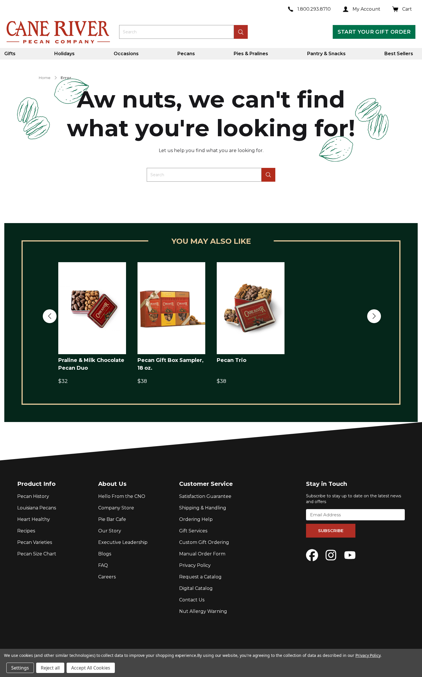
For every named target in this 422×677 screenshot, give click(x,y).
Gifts (10, 53)
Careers (107, 577)
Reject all (50, 668)
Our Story (109, 531)
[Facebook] (312, 555)
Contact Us (191, 600)
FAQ (103, 565)
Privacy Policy (195, 565)
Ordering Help (196, 519)
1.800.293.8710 (314, 9)
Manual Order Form (202, 554)
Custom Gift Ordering (204, 542)
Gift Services (193, 531)
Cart (407, 9)
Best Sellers (398, 53)
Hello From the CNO (121, 496)
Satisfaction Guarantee (205, 496)
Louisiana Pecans (36, 508)
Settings (20, 668)
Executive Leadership (123, 542)
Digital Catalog (196, 588)
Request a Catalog (200, 577)
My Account (366, 9)
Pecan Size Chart (36, 554)
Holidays (64, 53)
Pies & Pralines (251, 53)
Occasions (126, 53)
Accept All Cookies (90, 668)
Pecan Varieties (34, 542)
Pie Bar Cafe (112, 519)
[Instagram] (331, 555)
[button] (50, 316)
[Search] (268, 175)
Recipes (26, 531)
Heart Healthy (33, 519)
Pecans (186, 53)
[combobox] (176, 32)
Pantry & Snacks (326, 53)
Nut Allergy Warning (203, 611)
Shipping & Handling (202, 508)
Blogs (104, 554)
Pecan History (33, 496)
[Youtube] (350, 555)
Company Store (116, 508)
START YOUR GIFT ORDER (374, 32)
